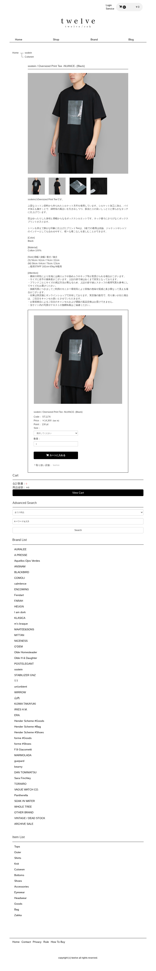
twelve (56, 465)
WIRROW (20, 692)
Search (78, 530)
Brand (94, 39)
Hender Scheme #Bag (27, 726)
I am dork (20, 612)
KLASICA (19, 617)
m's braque (21, 623)
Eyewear (19, 892)
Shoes (18, 880)
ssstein (18, 669)
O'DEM (18, 646)
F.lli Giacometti (23, 749)
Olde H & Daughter (25, 657)
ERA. (17, 715)
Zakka (18, 915)
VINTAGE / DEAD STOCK (29, 818)
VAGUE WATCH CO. (26, 789)
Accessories (21, 886)
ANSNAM (19, 566)
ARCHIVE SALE (23, 823)
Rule (46, 941)
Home (18, 39)
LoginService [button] (110, 7)
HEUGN (19, 606)
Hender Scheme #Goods (29, 720)
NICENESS (21, 640)
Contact (26, 941)
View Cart (78, 492)
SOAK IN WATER (24, 800)
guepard (19, 760)
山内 (17, 698)
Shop (56, 39)
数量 (36, 438)
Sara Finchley (22, 778)
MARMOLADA (22, 755)
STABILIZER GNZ (25, 675)
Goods (18, 903)
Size (36, 428)
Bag (16, 909)
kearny (18, 766)
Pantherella (21, 795)
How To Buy (58, 941)
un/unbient (20, 686)
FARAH (18, 600)
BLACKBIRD (21, 572)
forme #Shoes (22, 743)
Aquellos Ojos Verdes (27, 560)
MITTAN (19, 635)
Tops (17, 846)
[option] (78, 123)
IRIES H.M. (21, 709)
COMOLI (19, 577)
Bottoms (19, 875)
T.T (16, 680)
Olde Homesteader (25, 652)
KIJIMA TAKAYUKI (25, 703)
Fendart (19, 595)
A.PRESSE (20, 555)
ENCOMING (21, 589)
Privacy (37, 941)
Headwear (20, 898)
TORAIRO (20, 783)
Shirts (17, 857)
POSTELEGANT (24, 663)
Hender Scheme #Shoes (29, 732)
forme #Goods (23, 738)
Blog (131, 39)
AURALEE (20, 549)
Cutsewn (19, 869)
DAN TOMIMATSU (25, 772)
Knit (16, 863)
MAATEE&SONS (24, 629)
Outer (17, 852)
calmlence (20, 583)
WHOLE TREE (23, 806)
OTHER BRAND (23, 812)
